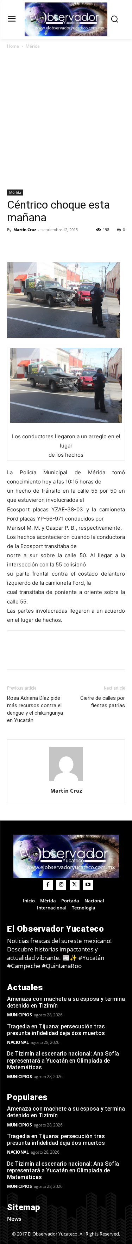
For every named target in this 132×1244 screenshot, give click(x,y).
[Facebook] (46, 246)
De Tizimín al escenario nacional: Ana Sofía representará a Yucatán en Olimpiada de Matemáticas (63, 1060)
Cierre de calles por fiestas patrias (102, 702)
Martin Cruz (24, 229)
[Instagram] (61, 885)
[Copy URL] (30, 246)
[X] (63, 246)
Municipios (19, 1015)
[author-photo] (66, 781)
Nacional (18, 1042)
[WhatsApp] (95, 246)
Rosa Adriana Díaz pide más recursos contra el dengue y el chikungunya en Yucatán (35, 709)
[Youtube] (88, 885)
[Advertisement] (66, 120)
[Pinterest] (79, 246)
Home (13, 46)
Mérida (33, 46)
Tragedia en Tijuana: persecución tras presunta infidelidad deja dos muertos (56, 1029)
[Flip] (14, 246)
